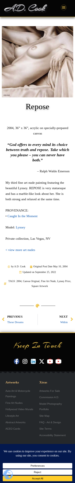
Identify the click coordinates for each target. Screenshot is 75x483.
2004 (18, 281)
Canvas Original (31, 281)
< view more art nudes (20, 250)
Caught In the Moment (22, 216)
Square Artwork (39, 286)
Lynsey (20, 227)
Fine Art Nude (48, 281)
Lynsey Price (63, 281)
